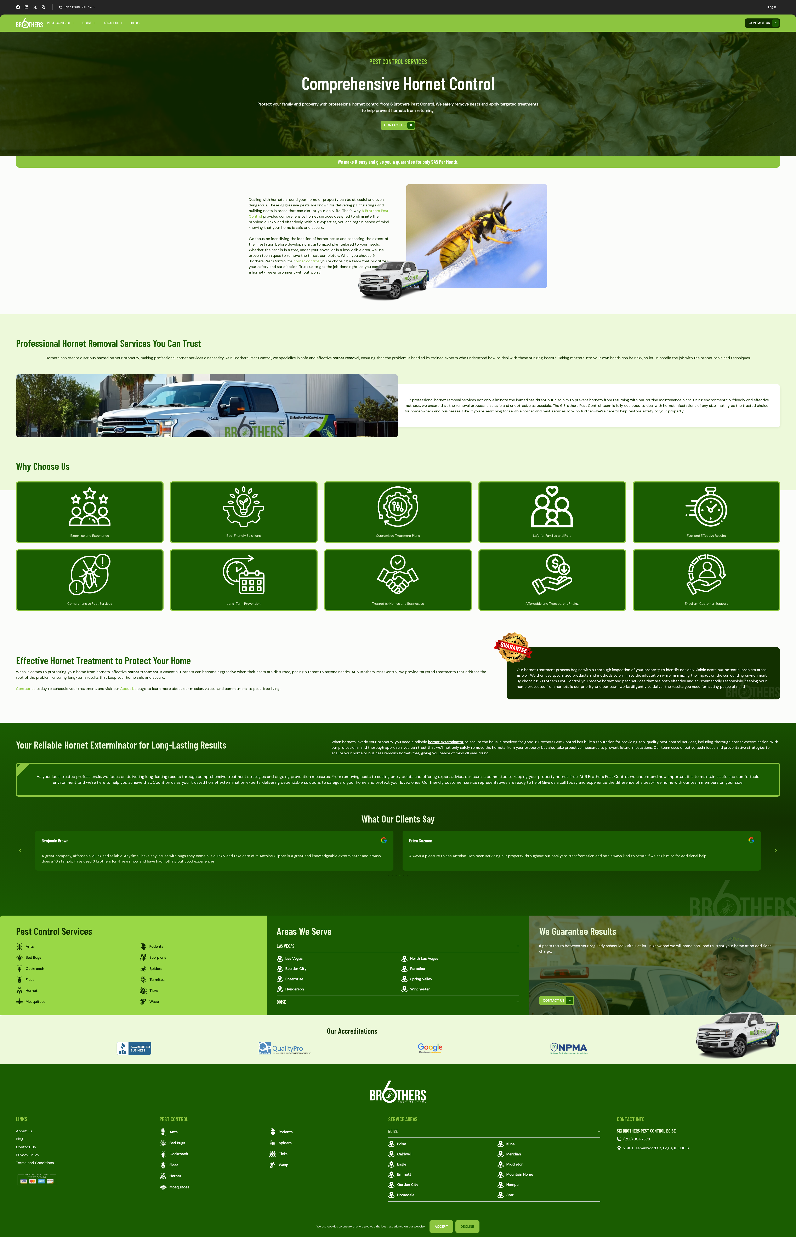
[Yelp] (43, 7)
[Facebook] (18, 7)
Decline (467, 1226)
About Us (128, 688)
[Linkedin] (26, 7)
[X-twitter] (35, 7)
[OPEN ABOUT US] (121, 23)
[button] (20, 851)
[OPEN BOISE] (94, 23)
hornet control (306, 261)
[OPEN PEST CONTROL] (73, 23)
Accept (441, 1226)
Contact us (25, 688)
